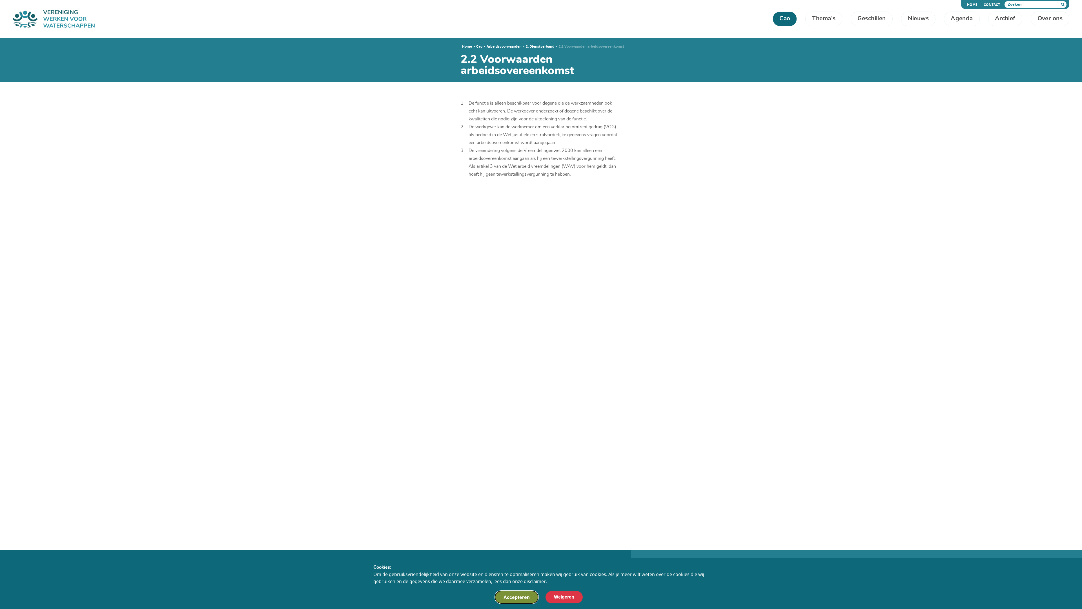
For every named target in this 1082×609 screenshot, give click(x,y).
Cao (479, 46)
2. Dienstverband (540, 46)
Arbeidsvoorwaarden (504, 46)
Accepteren (517, 597)
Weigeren (564, 597)
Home (973, 4)
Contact (992, 4)
